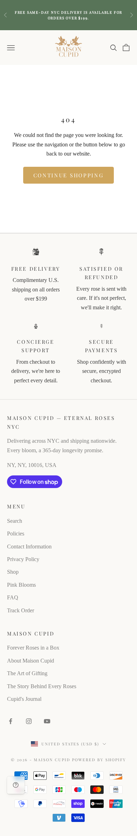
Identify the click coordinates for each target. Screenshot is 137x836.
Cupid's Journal (24, 699)
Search (14, 521)
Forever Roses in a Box (33, 648)
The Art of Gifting (27, 673)
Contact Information (29, 546)
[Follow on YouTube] (47, 721)
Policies (15, 534)
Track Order (20, 610)
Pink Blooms (21, 585)
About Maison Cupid (30, 661)
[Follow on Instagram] (28, 721)
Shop (13, 572)
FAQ (12, 597)
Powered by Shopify (99, 759)
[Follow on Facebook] (10, 721)
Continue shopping (68, 175)
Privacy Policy (23, 559)
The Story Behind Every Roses (41, 686)
